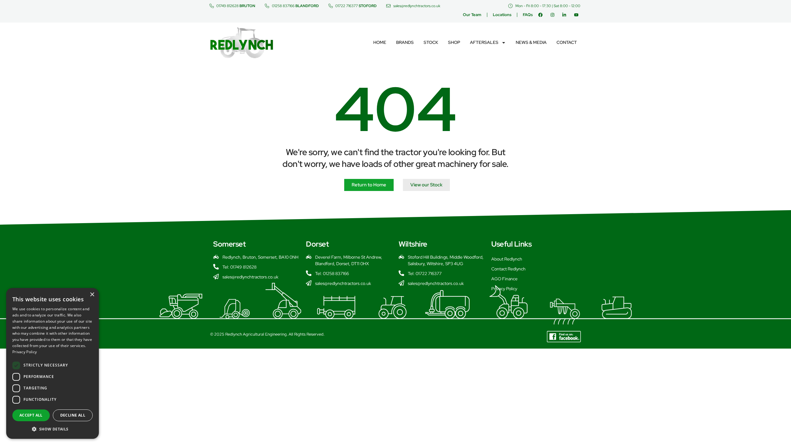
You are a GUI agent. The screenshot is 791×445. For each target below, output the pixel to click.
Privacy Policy (504, 288)
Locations (502, 14)
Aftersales (484, 42)
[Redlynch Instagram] (553, 15)
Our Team (472, 14)
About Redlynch (506, 259)
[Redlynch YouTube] (577, 15)
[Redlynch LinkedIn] (565, 15)
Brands (405, 42)
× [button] (92, 294)
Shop (454, 42)
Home (379, 42)
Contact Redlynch (508, 269)
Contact (566, 42)
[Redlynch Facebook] (541, 15)
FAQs (528, 14)
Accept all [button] (31, 415)
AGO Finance (504, 279)
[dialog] (52, 363)
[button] (52, 429)
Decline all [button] (72, 415)
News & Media (531, 42)
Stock (431, 42)
